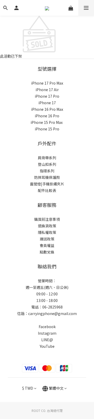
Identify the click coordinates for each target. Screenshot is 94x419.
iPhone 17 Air (47, 89)
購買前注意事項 (47, 219)
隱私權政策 (47, 232)
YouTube (47, 346)
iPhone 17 (47, 102)
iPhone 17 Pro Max (47, 83)
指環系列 (47, 170)
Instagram (47, 333)
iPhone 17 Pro (47, 96)
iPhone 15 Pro (47, 128)
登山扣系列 (47, 164)
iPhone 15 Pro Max (47, 122)
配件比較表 (47, 190)
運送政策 (47, 238)
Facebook (47, 326)
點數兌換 (47, 252)
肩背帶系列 (47, 157)
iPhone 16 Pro (47, 115)
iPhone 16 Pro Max (47, 109)
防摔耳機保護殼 (47, 177)
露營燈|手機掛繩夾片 (47, 183)
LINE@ (47, 339)
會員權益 (47, 245)
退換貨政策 (47, 225)
